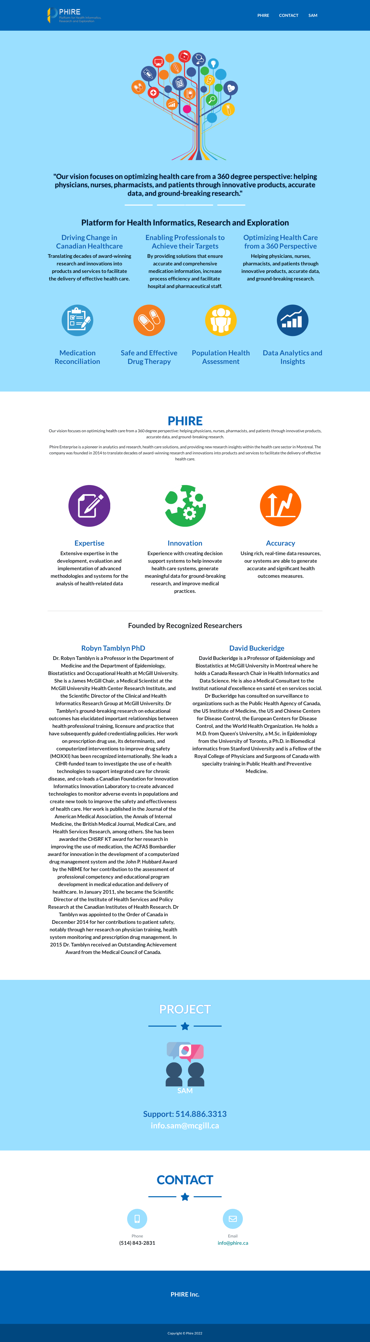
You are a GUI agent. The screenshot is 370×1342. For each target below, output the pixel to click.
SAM (313, 15)
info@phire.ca (233, 1243)
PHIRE (263, 15)
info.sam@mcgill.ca (185, 1125)
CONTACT (289, 15)
